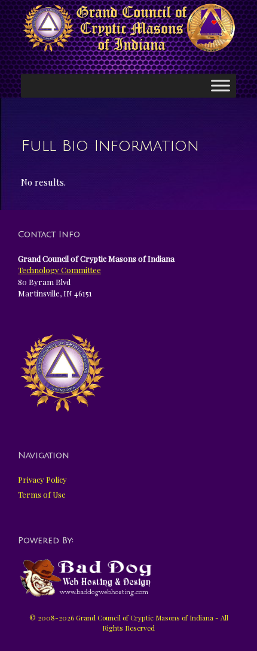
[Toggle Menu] (220, 85)
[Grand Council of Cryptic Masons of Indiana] (128, 28)
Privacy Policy (42, 479)
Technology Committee (59, 270)
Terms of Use (42, 494)
